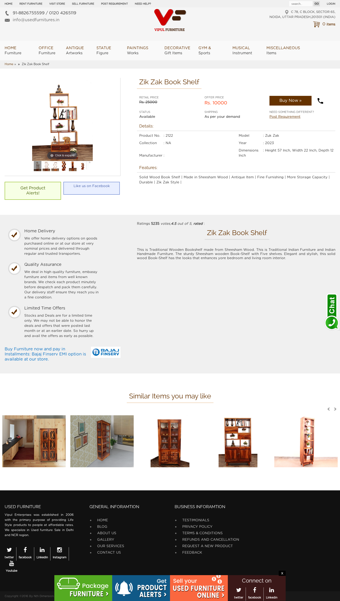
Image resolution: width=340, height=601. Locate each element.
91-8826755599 (29, 13)
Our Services (110, 546)
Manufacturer (150, 155)
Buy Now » (290, 101)
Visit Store (57, 4)
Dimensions (248, 150)
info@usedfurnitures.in (36, 20)
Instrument (242, 50)
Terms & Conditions (202, 533)
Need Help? (143, 4)
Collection (148, 143)
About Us (106, 533)
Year (243, 143)
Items (283, 50)
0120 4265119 (62, 13)
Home (8, 4)
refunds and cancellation (210, 539)
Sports (204, 50)
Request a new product (207, 546)
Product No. (149, 135)
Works (137, 50)
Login (331, 4)
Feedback (192, 552)
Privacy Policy (197, 526)
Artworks (75, 50)
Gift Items (177, 50)
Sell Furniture (83, 4)
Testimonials (195, 520)
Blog (102, 526)
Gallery (105, 539)
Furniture (13, 50)
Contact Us (109, 552)
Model (244, 135)
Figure (103, 50)
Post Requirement (114, 4)
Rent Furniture (30, 4)
